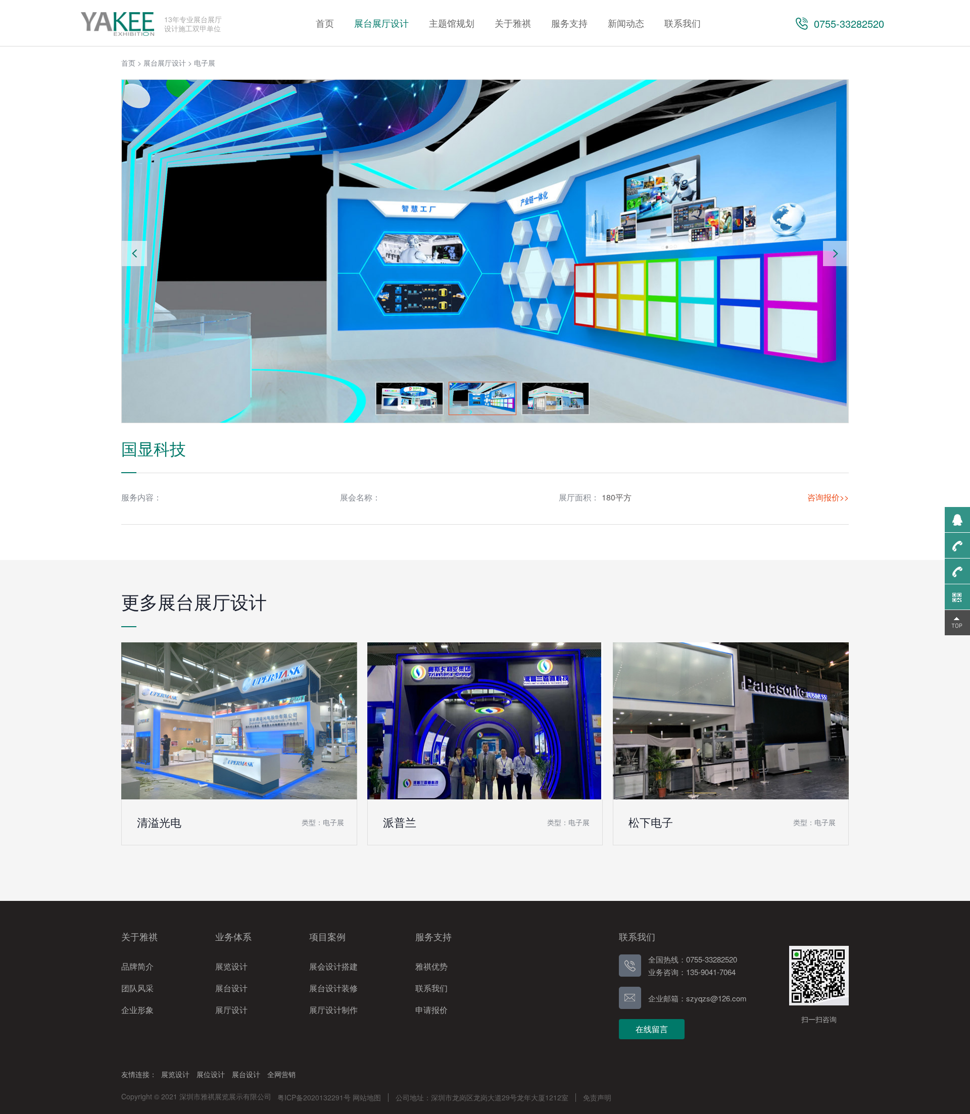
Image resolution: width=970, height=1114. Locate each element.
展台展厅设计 (164, 63)
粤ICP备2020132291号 (314, 1097)
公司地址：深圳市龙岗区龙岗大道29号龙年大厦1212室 (482, 1097)
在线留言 (652, 1029)
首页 (128, 63)
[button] (835, 253)
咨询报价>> (828, 497)
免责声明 (597, 1097)
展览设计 (175, 1074)
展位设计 (211, 1074)
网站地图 (367, 1097)
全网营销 (281, 1074)
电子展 (204, 63)
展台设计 (246, 1074)
